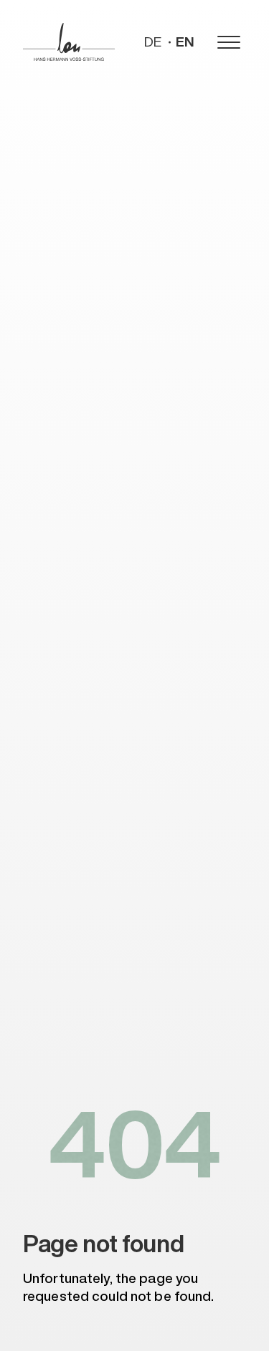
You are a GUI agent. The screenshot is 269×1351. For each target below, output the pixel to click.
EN (185, 42)
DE (152, 42)
